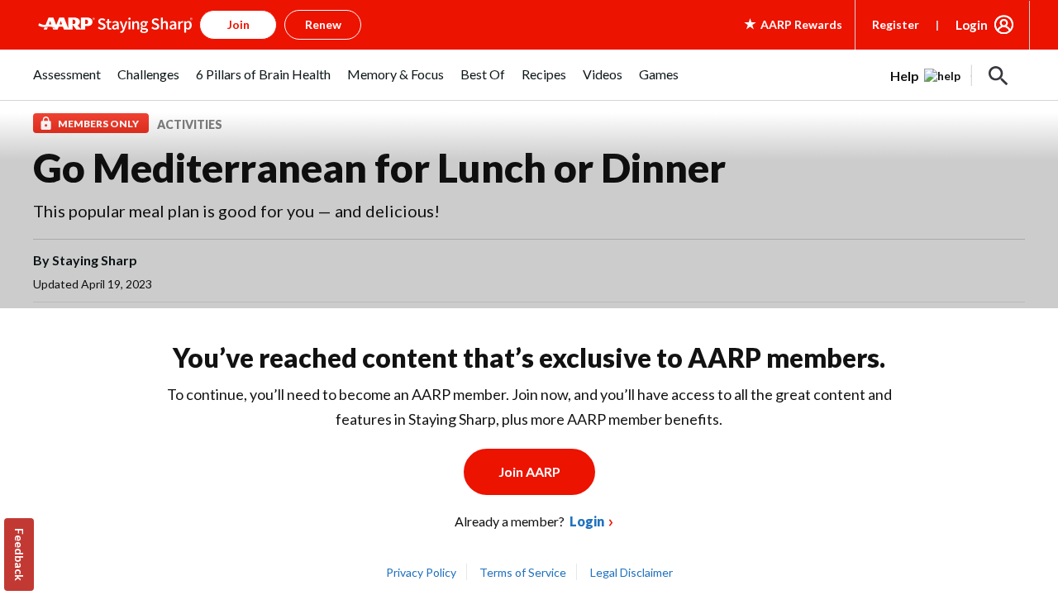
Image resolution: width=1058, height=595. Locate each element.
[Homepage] (115, 24)
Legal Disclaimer (631, 572)
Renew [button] (323, 24)
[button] (998, 76)
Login (972, 24)
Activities (189, 124)
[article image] (925, 76)
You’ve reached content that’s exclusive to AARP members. (529, 357)
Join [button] (238, 24)
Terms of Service (522, 572)
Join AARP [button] (529, 471)
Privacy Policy (421, 572)
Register (895, 24)
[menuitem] (67, 83)
